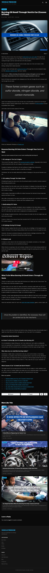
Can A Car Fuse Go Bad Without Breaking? (16, 388)
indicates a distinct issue (11, 71)
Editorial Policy (5, 563)
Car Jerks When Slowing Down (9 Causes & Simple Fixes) (20, 386)
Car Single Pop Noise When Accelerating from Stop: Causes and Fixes (21, 503)
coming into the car (22, 69)
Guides (4, 9)
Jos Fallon (5, 17)
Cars (2, 542)
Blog (2, 559)
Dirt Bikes (3, 548)
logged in (10, 520)
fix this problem (39, 103)
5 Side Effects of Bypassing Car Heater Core (14, 433)
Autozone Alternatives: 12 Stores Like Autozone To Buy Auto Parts (20, 468)
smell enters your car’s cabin (30, 57)
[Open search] (43, 2)
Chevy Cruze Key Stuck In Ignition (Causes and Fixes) (19, 382)
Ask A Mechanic (5, 557)
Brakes (3, 546)
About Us (3, 554)
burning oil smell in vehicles (27, 162)
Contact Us (4, 561)
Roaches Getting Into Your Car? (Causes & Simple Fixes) (19, 378)
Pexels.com (21, 144)
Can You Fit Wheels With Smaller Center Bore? (17, 384)
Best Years (4, 539)
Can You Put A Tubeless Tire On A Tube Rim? (17, 380)
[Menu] (46, 2)
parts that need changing (28, 302)
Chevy (3, 543)
